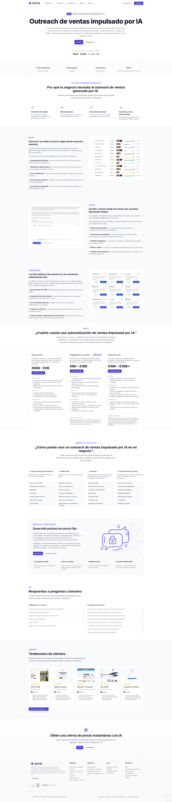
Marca (71, 773)
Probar (80, 747)
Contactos (138, 3)
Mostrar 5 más (32, 506)
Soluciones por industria (132, 769)
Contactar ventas (38, 373)
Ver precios (37, 553)
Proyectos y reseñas (76, 771)
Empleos (72, 775)
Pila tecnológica (74, 778)
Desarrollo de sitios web (94, 769)
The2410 (43, 797)
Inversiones (109, 773)
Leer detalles (34, 702)
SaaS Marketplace (111, 771)
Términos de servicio (119, 797)
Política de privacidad (104, 797)
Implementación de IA (93, 771)
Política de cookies (133, 797)
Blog (126, 767)
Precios (78, 42)
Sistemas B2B (91, 767)
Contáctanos (90, 747)
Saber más (90, 42)
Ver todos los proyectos (37, 709)
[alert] (86, 14)
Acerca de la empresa (76, 767)
